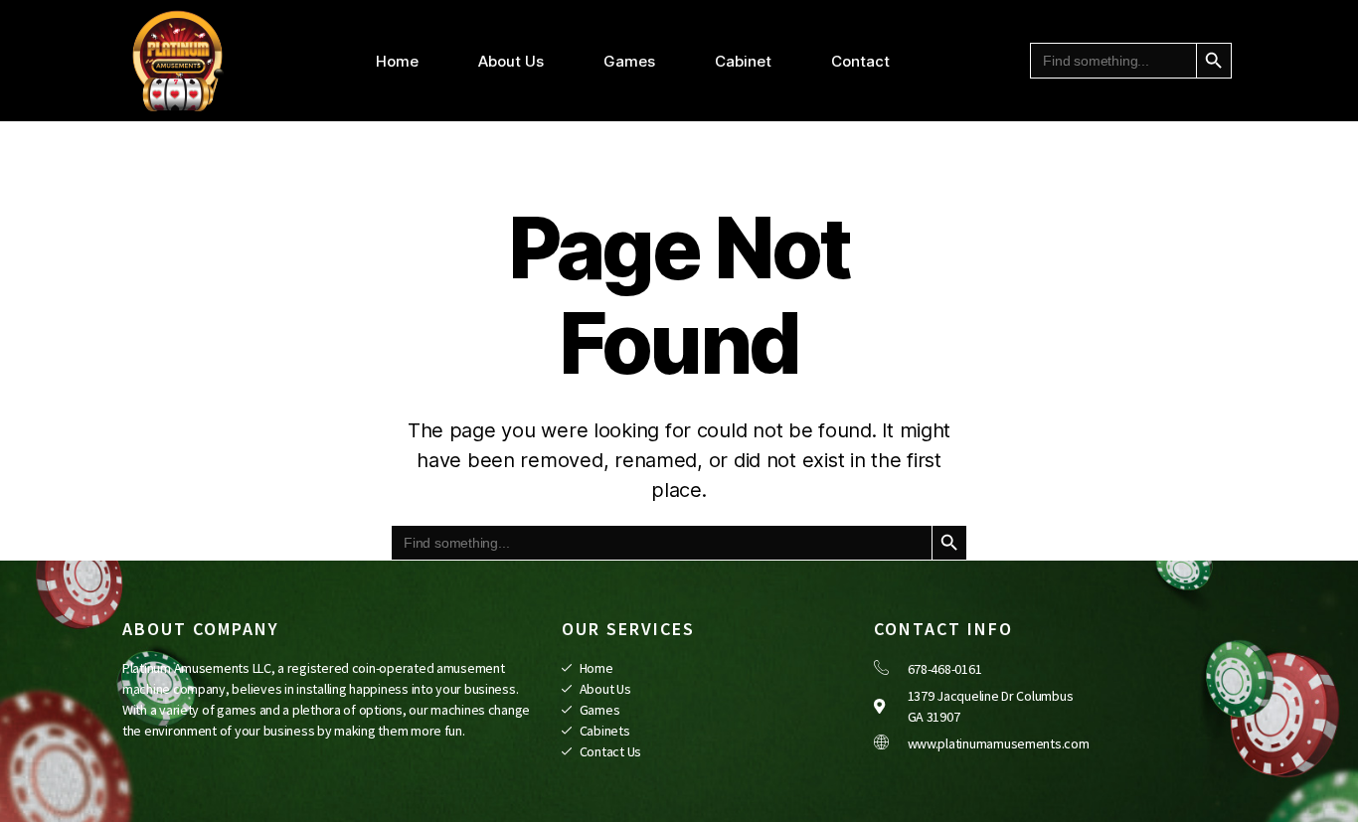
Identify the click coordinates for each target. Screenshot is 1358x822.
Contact (860, 61)
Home (397, 61)
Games (629, 61)
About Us (511, 61)
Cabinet (743, 61)
